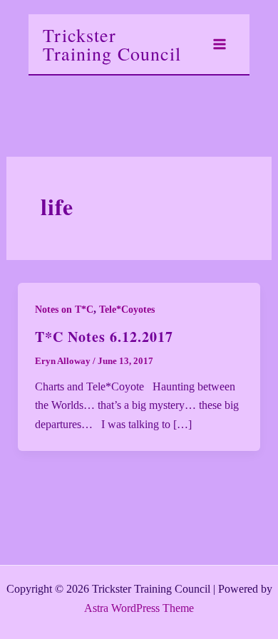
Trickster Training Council (112, 44)
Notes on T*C (64, 309)
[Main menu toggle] (219, 44)
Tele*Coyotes (127, 309)
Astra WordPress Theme (139, 608)
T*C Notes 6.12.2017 (104, 336)
